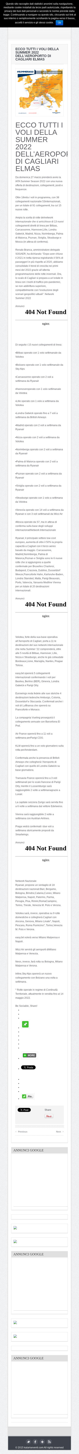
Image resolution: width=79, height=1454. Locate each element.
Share (48, 1109)
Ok (59, 22)
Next (60, 1131)
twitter (28, 1442)
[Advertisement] (44, 1181)
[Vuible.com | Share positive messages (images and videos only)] (25, 1027)
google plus (42, 1442)
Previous (21, 1131)
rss (49, 1442)
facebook (35, 1442)
